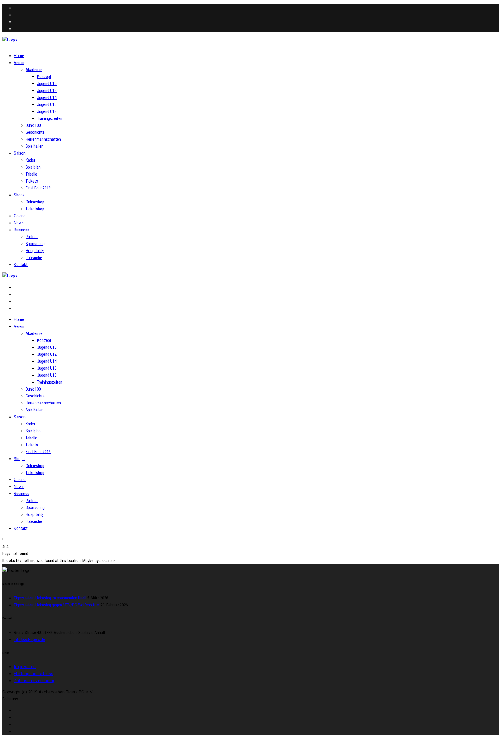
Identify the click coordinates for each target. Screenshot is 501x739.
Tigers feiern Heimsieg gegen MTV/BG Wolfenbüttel (57, 605)
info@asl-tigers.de (29, 639)
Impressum (25, 666)
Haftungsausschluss (33, 673)
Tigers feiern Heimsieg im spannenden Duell (50, 598)
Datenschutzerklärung (34, 680)
